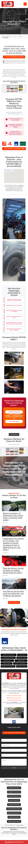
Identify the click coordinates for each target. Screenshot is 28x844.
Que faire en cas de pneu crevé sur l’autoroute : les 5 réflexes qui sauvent (13, 593)
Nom (2, 738)
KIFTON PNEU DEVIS (14, 421)
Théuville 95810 (6, 663)
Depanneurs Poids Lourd (19, 831)
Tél (2, 753)
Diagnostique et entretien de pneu (15, 700)
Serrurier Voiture (14, 832)
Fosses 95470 (22, 654)
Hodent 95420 (21, 660)
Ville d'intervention (5, 743)
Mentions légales (20, 825)
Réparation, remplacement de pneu (14, 695)
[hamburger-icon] (25, 4)
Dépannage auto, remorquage (14, 697)
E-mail (2, 748)
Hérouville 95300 (22, 657)
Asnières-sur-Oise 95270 (9, 654)
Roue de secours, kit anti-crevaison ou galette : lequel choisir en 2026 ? (13, 570)
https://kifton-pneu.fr (18, 190)
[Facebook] (14, 721)
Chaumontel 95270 (21, 666)
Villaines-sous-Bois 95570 (8, 657)
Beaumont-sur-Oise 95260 (8, 666)
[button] (11, 645)
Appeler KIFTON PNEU (14, 411)
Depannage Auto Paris (8, 831)
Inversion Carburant (5, 832)
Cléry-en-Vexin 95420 (20, 663)
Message (3, 758)
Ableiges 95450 (7, 660)
